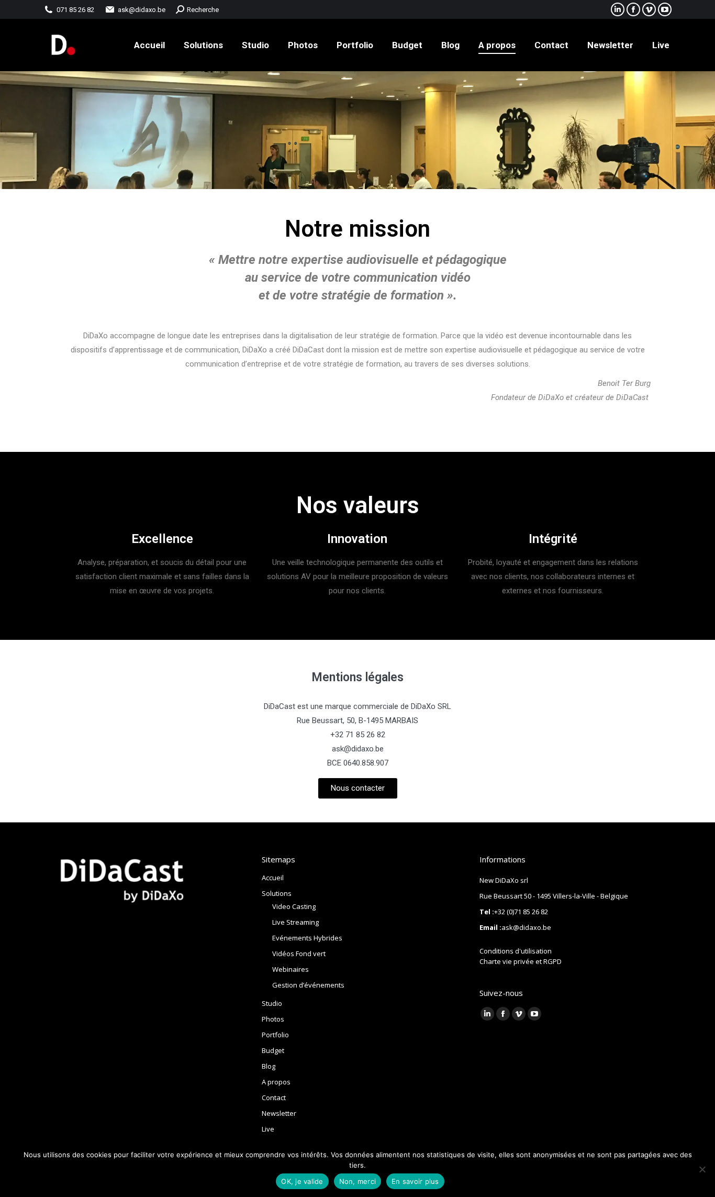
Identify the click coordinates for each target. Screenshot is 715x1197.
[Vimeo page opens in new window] (649, 9)
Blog (268, 1066)
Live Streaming (295, 922)
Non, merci (357, 1181)
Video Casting (294, 906)
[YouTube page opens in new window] (665, 9)
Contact (274, 1097)
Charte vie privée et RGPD (520, 961)
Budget (273, 1050)
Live (268, 1129)
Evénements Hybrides (307, 938)
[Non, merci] (702, 1169)
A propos (276, 1082)
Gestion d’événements (308, 985)
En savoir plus (415, 1181)
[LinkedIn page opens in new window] (617, 9)
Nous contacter (358, 788)
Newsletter (279, 1113)
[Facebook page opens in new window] (633, 9)
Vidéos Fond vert (299, 953)
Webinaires (290, 969)
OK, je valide (302, 1181)
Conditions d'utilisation (515, 951)
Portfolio (275, 1034)
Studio (272, 1003)
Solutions (277, 893)
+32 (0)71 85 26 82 (521, 911)
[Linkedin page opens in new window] (487, 1014)
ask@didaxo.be (141, 10)
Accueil (273, 877)
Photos (273, 1019)
